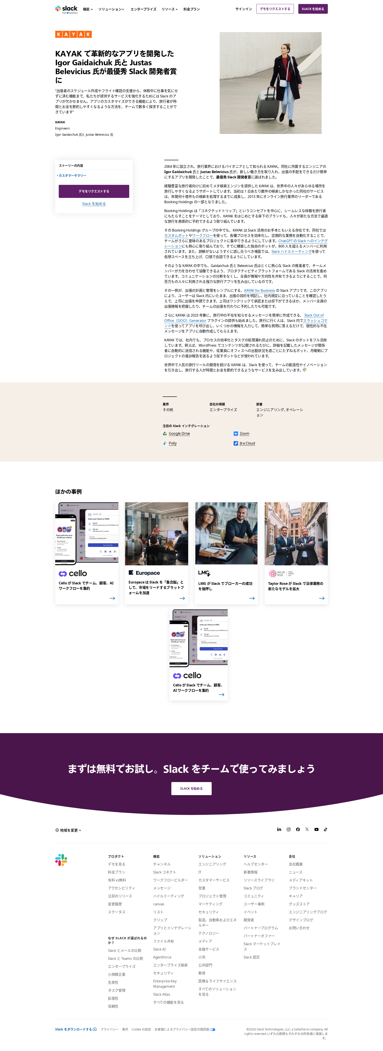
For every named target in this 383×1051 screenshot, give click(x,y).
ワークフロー (202, 235)
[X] (307, 830)
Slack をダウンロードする (73, 1029)
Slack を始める (313, 9)
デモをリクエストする (275, 9)
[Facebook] (298, 830)
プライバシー (109, 1029)
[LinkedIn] (279, 830)
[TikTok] (326, 830)
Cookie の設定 (141, 1029)
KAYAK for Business (259, 290)
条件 (125, 1029)
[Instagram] (289, 830)
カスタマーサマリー (73, 175)
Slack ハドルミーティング (292, 251)
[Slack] (66, 9)
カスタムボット (176, 235)
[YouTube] (317, 830)
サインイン (243, 9)
